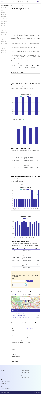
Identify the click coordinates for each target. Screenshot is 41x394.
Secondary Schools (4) (23, 294)
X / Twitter (3, 370)
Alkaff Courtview (3, 7)
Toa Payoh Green (3, 39)
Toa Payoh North (3, 41)
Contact (8, 392)
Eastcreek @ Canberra (25, 368)
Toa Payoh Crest (3, 36)
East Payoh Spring (4, 18)
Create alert (30, 280)
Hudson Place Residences (5, 388)
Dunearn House (3, 383)
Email (13, 278)
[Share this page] (27, 5)
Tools (35, 1)
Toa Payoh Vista (3, 52)
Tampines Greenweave (25, 370)
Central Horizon (3, 14)
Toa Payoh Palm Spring (4, 43)
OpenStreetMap (37, 308)
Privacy (2, 392)
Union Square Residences (5, 385)
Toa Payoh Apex (3, 30)
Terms (5, 392)
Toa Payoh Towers (4, 48)
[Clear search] (22, 2)
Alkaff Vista (3, 12)
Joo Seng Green (3, 19)
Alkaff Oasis (3, 10)
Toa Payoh (28, 335)
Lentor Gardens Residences (5, 381)
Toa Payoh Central (4, 32)
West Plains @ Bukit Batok (25, 372)
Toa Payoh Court (3, 34)
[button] (26, 301)
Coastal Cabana (4, 386)
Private (31, 1)
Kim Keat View (3, 27)
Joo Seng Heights (4, 21)
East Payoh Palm (3, 16)
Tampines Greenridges (25, 375)
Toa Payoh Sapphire (4, 45)
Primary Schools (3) (15, 294)
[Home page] (11, 5)
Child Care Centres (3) (32, 294)
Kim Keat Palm (3, 25)
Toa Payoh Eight (3, 37)
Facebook (3, 368)
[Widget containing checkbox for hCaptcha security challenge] (20, 285)
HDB (28, 1)
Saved (39, 1)
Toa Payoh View (3, 50)
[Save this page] (31, 5)
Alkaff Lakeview (3, 9)
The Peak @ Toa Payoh (4, 28)
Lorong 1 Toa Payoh (30, 328)
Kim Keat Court (3, 23)
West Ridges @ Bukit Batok (25, 377)
